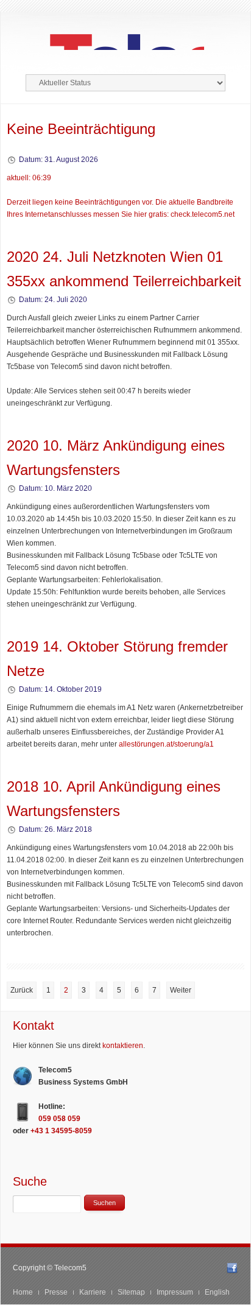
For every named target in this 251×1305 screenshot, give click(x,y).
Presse (56, 1292)
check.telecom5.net (203, 214)
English (217, 1292)
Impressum (175, 1292)
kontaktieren (122, 1045)
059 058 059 (59, 1118)
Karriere (92, 1292)
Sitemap (131, 1292)
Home (23, 1292)
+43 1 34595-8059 (61, 1131)
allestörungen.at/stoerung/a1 (166, 744)
